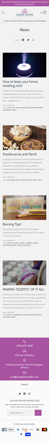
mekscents (6, 317)
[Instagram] (29, 394)
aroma (9, 107)
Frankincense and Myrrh (20, 154)
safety (35, 243)
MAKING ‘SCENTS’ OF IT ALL (23, 289)
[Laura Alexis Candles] (24, 12)
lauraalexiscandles (36, 107)
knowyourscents (25, 180)
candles (21, 243)
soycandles (26, 245)
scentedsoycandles (9, 245)
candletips (29, 243)
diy (13, 107)
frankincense (14, 180)
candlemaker (17, 314)
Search (24, 384)
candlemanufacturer (29, 314)
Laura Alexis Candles (27, 424)
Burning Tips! (12, 224)
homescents (24, 107)
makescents (7, 110)
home (17, 107)
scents (14, 110)
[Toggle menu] (3, 12)
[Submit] (38, 413)
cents (40, 314)
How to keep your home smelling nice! (20, 83)
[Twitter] (20, 394)
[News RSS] (32, 39)
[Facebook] (25, 394)
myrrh (34, 180)
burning (15, 243)
